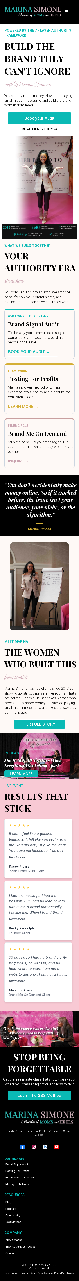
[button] (66, 12)
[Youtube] (56, 1147)
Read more (17, 857)
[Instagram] (34, 1147)
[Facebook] (22, 1147)
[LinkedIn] (45, 1147)
